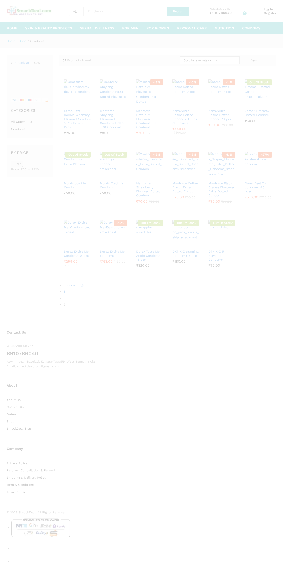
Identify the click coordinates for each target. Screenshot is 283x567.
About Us (14, 400)
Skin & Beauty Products (48, 28)
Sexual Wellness (97, 28)
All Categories (21, 121)
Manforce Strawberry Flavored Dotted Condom (148, 189)
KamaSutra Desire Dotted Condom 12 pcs (219, 115)
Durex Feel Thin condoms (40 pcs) (257, 187)
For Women (158, 28)
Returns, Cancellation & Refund (31, 470)
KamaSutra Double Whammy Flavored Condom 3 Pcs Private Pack (77, 119)
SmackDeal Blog (19, 428)
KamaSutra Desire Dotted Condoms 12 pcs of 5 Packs (184, 117)
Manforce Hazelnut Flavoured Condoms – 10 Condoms (147, 119)
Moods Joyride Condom (75, 185)
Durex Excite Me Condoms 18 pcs (76, 253)
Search (178, 11)
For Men (130, 28)
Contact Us (15, 407)
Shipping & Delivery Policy (26, 477)
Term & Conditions (20, 484)
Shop (10, 421)
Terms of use (16, 492)
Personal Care (192, 28)
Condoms (251, 28)
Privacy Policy (17, 463)
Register (270, 13)
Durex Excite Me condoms (112, 253)
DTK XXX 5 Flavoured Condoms (216, 255)
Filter (17, 164)
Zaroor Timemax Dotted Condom (257, 113)
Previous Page (74, 285)
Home (12, 28)
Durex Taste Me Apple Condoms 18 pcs (148, 255)
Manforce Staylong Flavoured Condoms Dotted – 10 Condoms (112, 119)
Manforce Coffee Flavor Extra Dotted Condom (185, 187)
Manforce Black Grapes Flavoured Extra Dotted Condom (221, 189)
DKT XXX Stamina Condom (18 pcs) (185, 253)
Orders (12, 414)
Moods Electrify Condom (112, 185)
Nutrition (224, 28)
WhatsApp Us (220, 9)
